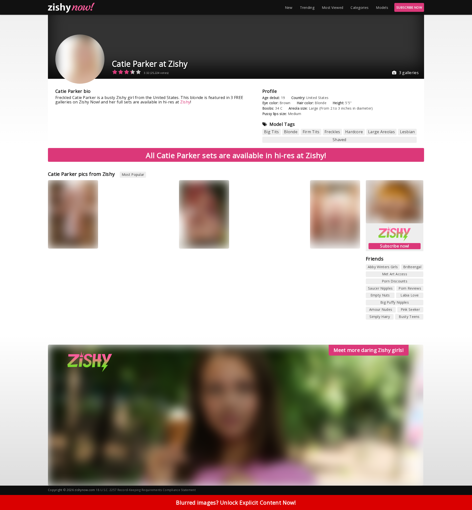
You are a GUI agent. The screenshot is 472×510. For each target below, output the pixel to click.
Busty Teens (409, 316)
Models (382, 7)
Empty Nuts (380, 295)
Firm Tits (311, 131)
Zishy (185, 102)
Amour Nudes (380, 309)
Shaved (339, 139)
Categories (360, 7)
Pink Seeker (410, 309)
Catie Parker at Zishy (150, 63)
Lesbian (407, 131)
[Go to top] (459, 494)
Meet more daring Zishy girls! (369, 350)
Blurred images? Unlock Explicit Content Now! (236, 502)
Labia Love (409, 295)
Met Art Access (394, 274)
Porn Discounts (394, 281)
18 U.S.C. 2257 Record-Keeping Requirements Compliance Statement (146, 490)
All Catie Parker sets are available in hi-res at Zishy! (236, 155)
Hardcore (354, 131)
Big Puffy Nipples (394, 302)
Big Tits (271, 131)
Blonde (290, 131)
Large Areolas (381, 131)
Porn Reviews (409, 288)
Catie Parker (62, 241)
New (289, 7)
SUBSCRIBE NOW (409, 7)
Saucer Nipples (380, 288)
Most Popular (133, 174)
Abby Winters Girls (383, 266)
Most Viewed (332, 7)
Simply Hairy (379, 316)
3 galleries (409, 72)
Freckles (332, 131)
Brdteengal (412, 266)
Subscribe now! (394, 246)
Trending (307, 7)
